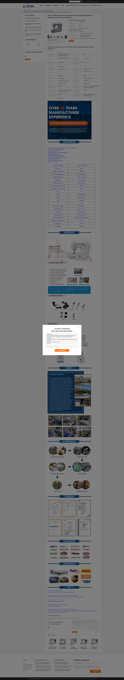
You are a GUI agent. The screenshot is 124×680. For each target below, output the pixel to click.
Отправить (62, 350)
